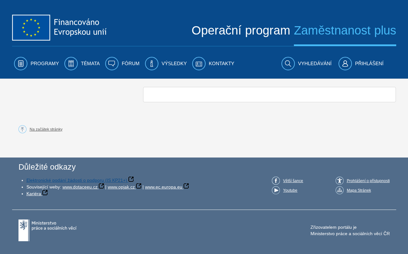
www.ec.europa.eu (163, 186)
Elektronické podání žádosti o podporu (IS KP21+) (76, 180)
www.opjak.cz (121, 186)
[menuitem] (36, 63)
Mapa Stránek (359, 190)
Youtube (290, 190)
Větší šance (293, 181)
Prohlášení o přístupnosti (368, 181)
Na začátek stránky (46, 129)
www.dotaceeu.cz (80, 186)
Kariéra (33, 193)
